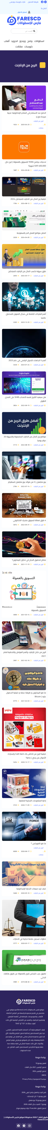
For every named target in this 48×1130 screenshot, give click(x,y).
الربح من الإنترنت (38, 121)
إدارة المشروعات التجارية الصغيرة (32, 801)
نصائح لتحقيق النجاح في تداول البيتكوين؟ (29, 560)
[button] (39, 41)
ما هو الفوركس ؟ (38, 843)
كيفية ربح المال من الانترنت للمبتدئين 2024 (28, 199)
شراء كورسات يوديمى (17, 2)
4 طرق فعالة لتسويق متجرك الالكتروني (29, 520)
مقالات (41, 127)
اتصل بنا (44, 8)
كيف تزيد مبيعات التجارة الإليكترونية (31, 889)
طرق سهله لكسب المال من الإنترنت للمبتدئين (27, 271)
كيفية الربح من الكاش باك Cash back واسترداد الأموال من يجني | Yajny (27, 756)
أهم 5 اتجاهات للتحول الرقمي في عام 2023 (27, 360)
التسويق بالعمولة (38, 610)
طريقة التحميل (33, 2)
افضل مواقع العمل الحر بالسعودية (31, 233)
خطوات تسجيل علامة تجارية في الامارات (29, 939)
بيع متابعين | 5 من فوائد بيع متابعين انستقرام (27, 482)
